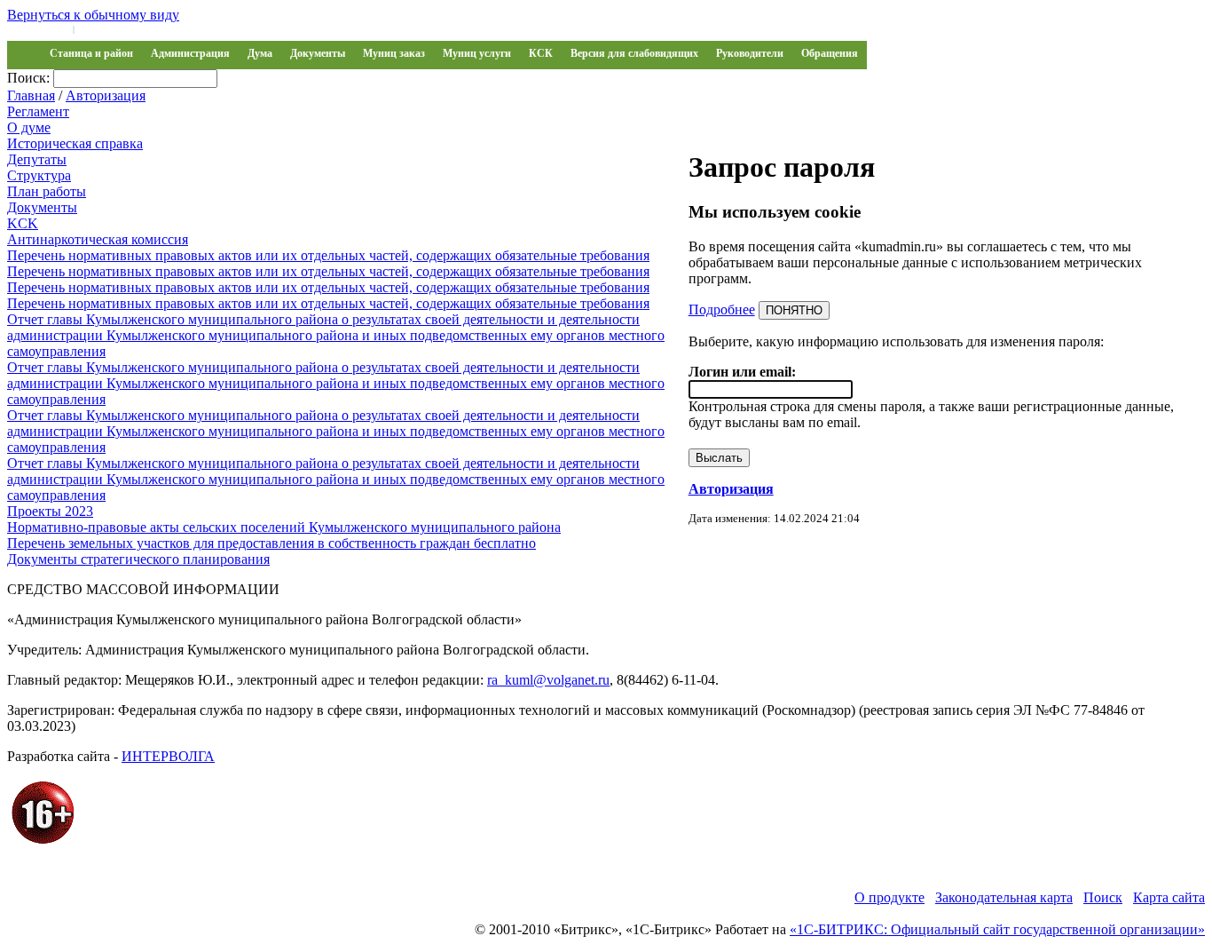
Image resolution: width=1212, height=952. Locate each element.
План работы (46, 191)
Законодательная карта (1004, 897)
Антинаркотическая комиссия (97, 239)
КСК (541, 53)
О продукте (889, 897)
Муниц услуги (477, 53)
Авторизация (106, 95)
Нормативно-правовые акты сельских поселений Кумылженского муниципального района (284, 527)
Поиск (1102, 897)
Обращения (829, 53)
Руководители (749, 53)
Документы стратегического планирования (138, 559)
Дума (260, 53)
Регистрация (106, 28)
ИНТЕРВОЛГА (168, 756)
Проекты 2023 (50, 511)
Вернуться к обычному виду (93, 14)
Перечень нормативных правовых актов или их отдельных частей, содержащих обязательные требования (328, 255)
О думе (29, 127)
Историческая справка (75, 143)
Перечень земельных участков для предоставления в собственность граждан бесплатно (271, 543)
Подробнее (722, 309)
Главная (31, 95)
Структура (39, 175)
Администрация (190, 53)
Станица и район (91, 53)
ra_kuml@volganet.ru (548, 679)
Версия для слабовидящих (634, 53)
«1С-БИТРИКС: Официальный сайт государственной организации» (997, 929)
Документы (317, 53)
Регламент (38, 111)
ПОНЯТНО (794, 310)
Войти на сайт (37, 28)
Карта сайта (1169, 897)
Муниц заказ (394, 53)
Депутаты (37, 159)
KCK (22, 223)
